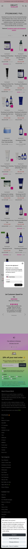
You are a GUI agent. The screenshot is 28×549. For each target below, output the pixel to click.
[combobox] (11, 277)
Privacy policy (5, 546)
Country (7, 274)
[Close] (26, 519)
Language (8, 279)
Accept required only (14, 538)
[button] (22, 263)
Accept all (14, 534)
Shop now (18, 285)
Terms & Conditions (13, 546)
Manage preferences (14, 542)
